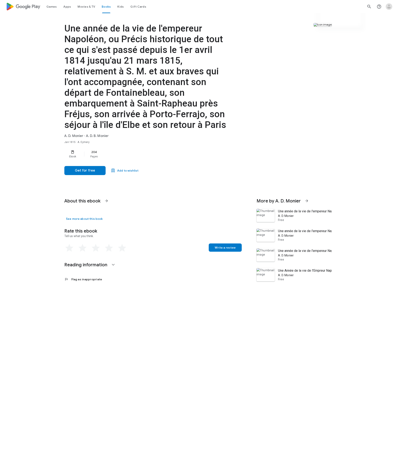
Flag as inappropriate (83, 279)
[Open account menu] (389, 7)
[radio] (69, 248)
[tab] (51, 6)
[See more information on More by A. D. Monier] (307, 201)
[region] (146, 154)
